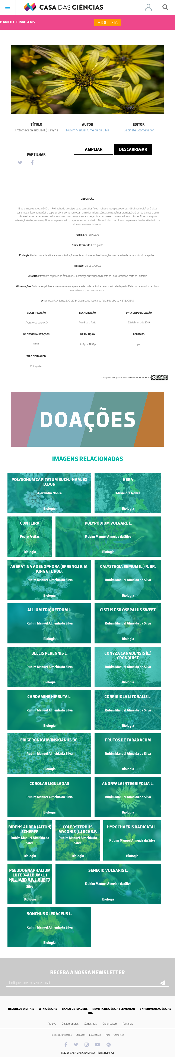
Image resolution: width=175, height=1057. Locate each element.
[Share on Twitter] (20, 163)
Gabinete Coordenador (139, 130)
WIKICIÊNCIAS (48, 1009)
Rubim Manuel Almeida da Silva (87, 130)
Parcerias (127, 1024)
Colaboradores (70, 1024)
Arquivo (52, 1024)
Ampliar (93, 149)
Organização (109, 1024)
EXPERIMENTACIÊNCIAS (155, 1009)
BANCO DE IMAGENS (75, 1009)
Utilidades (80, 1034)
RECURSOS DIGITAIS (21, 1009)
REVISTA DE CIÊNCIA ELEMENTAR (113, 1009)
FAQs (107, 1034)
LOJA (90, 1013)
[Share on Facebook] (32, 163)
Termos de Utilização (61, 1034)
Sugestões (90, 1024)
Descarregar (133, 149)
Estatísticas (95, 1034)
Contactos (119, 1034)
